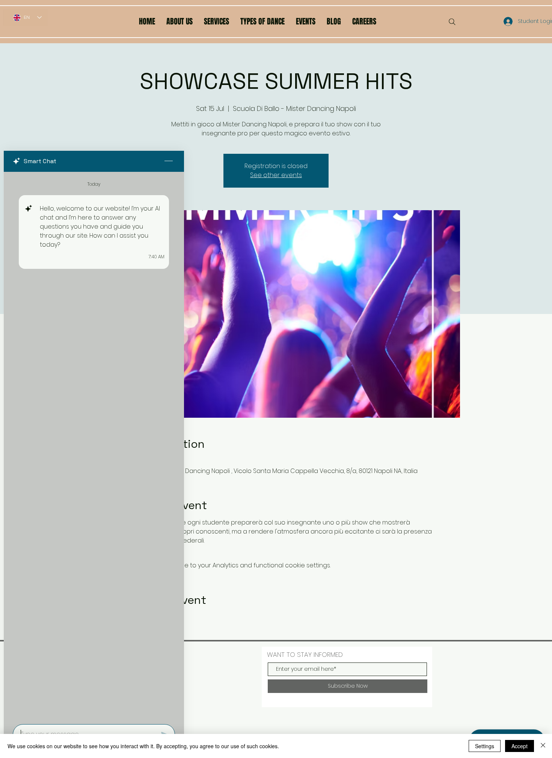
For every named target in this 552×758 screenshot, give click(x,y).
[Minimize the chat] (169, 161)
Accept (519, 746)
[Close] (542, 746)
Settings (484, 746)
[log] (94, 446)
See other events (276, 175)
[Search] (452, 22)
